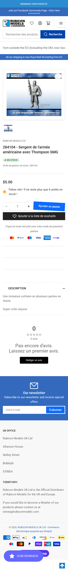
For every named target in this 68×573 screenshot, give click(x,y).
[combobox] (34, 34)
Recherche (55, 34)
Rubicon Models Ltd (14, 141)
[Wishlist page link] (32, 23)
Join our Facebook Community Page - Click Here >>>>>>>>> (34, 12)
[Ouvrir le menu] (61, 23)
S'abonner (55, 410)
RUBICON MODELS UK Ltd (32, 527)
